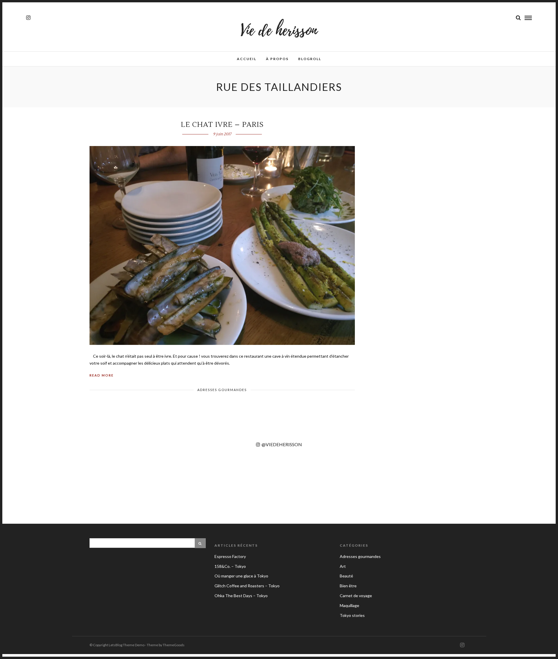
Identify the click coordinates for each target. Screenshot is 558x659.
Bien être (348, 585)
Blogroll (309, 59)
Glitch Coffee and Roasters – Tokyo (247, 585)
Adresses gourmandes (222, 390)
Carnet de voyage (356, 595)
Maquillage (349, 605)
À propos (277, 59)
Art (343, 566)
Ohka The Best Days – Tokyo (241, 595)
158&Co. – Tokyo (230, 566)
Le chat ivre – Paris (222, 124)
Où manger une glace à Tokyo (241, 575)
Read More (102, 375)
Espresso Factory (230, 556)
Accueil (246, 59)
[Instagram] (28, 17)
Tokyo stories (352, 615)
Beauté (346, 575)
